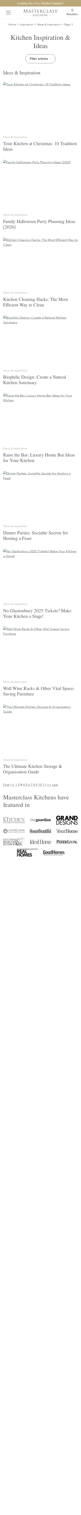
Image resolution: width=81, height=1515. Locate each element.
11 (44, 785)
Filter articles (39, 59)
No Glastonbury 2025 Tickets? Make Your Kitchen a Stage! (37, 613)
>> (49, 785)
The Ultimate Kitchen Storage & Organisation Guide (32, 769)
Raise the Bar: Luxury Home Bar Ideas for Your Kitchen (39, 457)
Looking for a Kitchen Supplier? (40, 3)
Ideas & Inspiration (49, 24)
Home (12, 24)
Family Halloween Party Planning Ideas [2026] (39, 224)
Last (55, 785)
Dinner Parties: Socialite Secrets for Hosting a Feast (35, 535)
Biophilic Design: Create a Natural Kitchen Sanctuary (34, 380)
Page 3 (68, 24)
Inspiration (26, 24)
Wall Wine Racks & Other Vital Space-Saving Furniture (39, 691)
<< (12, 785)
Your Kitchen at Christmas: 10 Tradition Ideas (40, 146)
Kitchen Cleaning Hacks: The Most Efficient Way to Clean (35, 302)
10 (40, 785)
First (6, 785)
